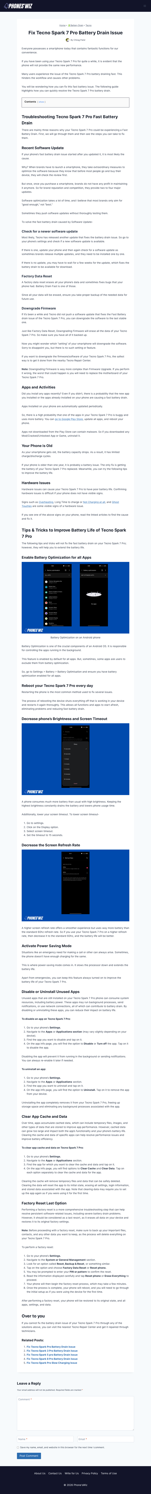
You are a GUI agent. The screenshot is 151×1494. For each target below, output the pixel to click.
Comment (25, 1399)
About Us (39, 1473)
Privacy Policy (90, 1473)
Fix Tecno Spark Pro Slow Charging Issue (52, 1362)
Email (83, 1439)
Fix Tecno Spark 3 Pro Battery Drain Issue (52, 1350)
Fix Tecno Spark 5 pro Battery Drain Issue (52, 1354)
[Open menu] (144, 6)
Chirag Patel (79, 40)
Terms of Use (109, 1473)
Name (22, 1439)
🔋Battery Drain (75, 25)
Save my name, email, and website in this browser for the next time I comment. (62, 1447)
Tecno (89, 25)
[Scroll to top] (144, 1478)
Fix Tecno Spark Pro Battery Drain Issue (51, 1346)
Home (62, 25)
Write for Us (72, 1473)
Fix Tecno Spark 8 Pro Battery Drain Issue (52, 1358)
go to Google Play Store (69, 419)
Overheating (46, 502)
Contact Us (55, 1473)
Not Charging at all (94, 502)
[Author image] (67, 40)
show (41, 102)
